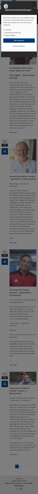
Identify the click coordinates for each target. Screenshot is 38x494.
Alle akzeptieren (19, 40)
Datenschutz (30, 54)
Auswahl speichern (19, 46)
